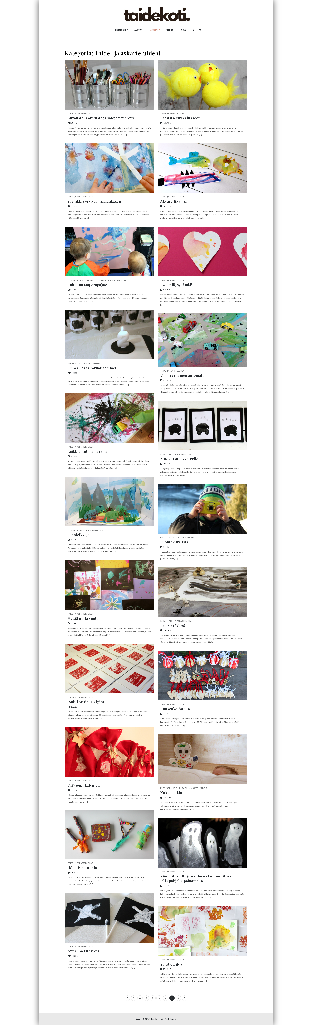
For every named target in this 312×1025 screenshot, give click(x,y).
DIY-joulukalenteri (84, 785)
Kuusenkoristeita (175, 708)
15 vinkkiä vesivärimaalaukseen (94, 201)
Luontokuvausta (174, 542)
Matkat (169, 30)
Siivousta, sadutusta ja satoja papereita (101, 118)
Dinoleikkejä (78, 534)
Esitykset (165, 788)
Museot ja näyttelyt (89, 280)
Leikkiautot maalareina (88, 451)
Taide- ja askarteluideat (80, 113)
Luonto (164, 537)
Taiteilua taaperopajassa (89, 284)
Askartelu (155, 30)
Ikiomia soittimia (82, 867)
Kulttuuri (137, 30)
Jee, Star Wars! (172, 625)
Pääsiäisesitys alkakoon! (181, 118)
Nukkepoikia (171, 792)
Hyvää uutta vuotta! (84, 618)
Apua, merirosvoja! (84, 951)
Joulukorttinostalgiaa (86, 701)
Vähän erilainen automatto (183, 375)
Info (194, 30)
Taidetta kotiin (120, 30)
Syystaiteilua (171, 964)
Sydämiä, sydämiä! (176, 284)
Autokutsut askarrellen (180, 458)
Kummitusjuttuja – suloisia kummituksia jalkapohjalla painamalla (195, 878)
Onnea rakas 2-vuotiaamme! (92, 368)
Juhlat (184, 30)
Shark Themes (170, 1019)
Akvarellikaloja (173, 201)
